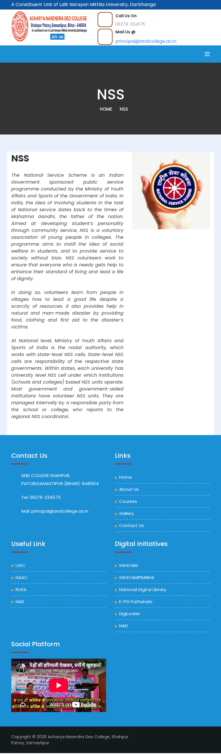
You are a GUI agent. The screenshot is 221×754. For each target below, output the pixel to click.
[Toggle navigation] (207, 54)
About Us (129, 489)
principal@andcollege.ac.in (145, 41)
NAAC (22, 577)
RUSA (21, 589)
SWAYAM (128, 565)
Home (106, 109)
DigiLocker (129, 614)
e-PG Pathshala (135, 602)
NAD (20, 602)
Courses (128, 501)
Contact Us (131, 525)
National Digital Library (142, 589)
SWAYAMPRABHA (136, 577)
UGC (20, 565)
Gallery (126, 513)
